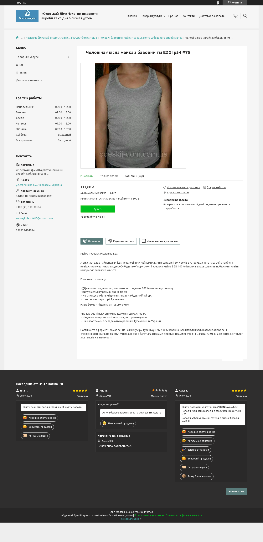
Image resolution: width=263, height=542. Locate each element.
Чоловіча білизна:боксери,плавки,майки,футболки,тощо (61, 37)
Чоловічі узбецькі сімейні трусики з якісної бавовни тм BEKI (211, 419)
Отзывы (21, 72)
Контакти (189, 16)
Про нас (173, 16)
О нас (19, 64)
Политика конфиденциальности (184, 515)
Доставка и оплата (29, 80)
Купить (98, 208)
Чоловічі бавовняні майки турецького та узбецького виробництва (141, 37)
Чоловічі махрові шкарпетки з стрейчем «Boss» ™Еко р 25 (211, 412)
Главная (132, 16)
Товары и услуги (151, 16)
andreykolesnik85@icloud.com (34, 218)
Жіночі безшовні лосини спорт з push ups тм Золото (52, 407)
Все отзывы (236, 491)
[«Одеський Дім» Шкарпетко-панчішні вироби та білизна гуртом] (27, 16)
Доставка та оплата (211, 16)
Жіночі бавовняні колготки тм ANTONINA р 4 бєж (210, 407)
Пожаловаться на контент (149, 515)
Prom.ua (148, 512)
